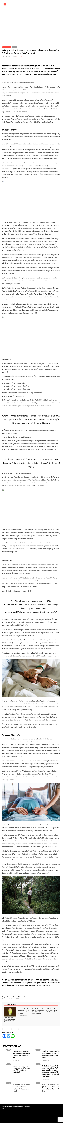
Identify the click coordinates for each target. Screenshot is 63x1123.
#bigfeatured (7, 1029)
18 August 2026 (16, 1060)
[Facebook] (4, 1036)
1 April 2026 (49, 1014)
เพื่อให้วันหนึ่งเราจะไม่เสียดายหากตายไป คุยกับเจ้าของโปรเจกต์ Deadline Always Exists (38, 1012)
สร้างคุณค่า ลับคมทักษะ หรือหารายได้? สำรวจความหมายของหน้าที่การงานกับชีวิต (24, 1011)
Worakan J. (19, 56)
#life (30, 1029)
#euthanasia (22, 1029)
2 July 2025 (7, 1022)
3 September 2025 (23, 1015)
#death (15, 1029)
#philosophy (37, 1029)
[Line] (13, 1036)
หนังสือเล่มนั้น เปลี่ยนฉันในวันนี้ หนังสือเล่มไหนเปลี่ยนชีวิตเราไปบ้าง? (52, 1010)
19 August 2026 (46, 1079)
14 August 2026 (46, 1093)
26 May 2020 (36, 1017)
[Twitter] (8, 1036)
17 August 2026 (16, 1075)
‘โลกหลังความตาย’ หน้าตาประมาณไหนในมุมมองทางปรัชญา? (9, 1019)
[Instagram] (50, 1107)
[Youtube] (53, 1107)
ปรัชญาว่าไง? (6, 47)
